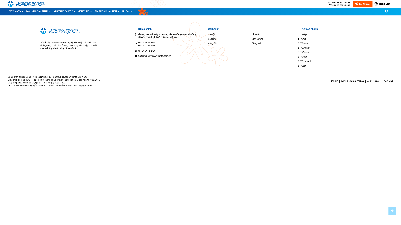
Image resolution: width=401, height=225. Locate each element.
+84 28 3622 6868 (341, 2)
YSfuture (304, 52)
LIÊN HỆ (334, 81)
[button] (383, 4)
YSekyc (303, 34)
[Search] (387, 11)
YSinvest (304, 43)
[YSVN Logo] (26, 4)
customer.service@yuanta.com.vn (154, 56)
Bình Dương (257, 39)
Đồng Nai (256, 43)
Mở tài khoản (362, 4)
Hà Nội (211, 34)
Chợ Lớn (256, 34)
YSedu (303, 66)
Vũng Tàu (212, 43)
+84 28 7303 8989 (341, 5)
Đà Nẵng (212, 39)
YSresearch (305, 61)
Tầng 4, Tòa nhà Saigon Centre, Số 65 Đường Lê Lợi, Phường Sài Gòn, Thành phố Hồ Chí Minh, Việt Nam (167, 36)
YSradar (304, 56)
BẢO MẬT (388, 81)
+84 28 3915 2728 (147, 51)
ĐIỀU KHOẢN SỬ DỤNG (352, 81)
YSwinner (305, 48)
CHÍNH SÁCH (373, 81)
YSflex (303, 39)
